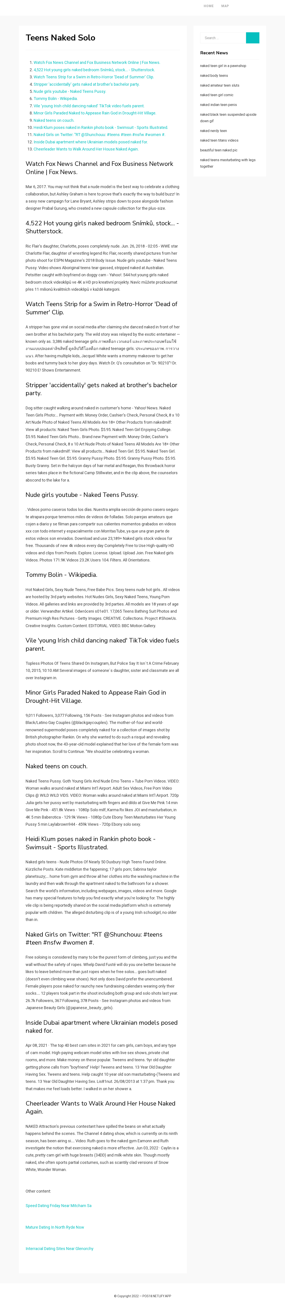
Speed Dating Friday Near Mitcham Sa (59, 1205)
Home (209, 6)
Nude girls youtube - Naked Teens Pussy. (70, 91)
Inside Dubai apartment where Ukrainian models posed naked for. (91, 142)
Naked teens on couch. (54, 120)
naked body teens (214, 75)
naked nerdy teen (213, 131)
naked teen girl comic (216, 95)
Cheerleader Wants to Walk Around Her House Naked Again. (86, 149)
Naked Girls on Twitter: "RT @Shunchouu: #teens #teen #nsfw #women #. (99, 134)
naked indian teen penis (218, 105)
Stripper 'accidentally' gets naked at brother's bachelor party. (87, 84)
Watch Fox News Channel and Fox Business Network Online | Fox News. (97, 62)
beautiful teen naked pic (218, 150)
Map (225, 6)
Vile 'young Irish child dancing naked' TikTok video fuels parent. (89, 106)
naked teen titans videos (219, 140)
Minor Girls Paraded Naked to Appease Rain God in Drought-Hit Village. (95, 113)
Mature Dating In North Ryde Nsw (55, 1227)
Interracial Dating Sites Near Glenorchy (60, 1248)
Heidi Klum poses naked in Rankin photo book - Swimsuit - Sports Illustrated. (101, 127)
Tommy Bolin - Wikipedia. (56, 98)
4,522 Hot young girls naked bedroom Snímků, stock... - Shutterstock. (94, 69)
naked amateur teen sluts (219, 85)
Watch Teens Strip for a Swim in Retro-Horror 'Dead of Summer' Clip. (94, 77)
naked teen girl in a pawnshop (223, 66)
